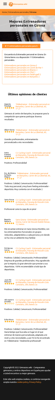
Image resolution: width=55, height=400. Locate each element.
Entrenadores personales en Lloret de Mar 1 (24, 68)
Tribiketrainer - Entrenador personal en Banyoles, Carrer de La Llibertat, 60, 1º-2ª (33, 106)
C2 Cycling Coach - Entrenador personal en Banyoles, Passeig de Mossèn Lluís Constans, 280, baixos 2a (33, 155)
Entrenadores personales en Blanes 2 (21, 70)
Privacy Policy (35, 382)
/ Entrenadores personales (17, 12)
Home (4, 12)
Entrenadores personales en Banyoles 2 (22, 77)
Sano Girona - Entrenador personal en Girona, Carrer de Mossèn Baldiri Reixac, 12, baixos (33, 222)
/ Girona (32, 12)
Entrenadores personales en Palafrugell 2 (23, 74)
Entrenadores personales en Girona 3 (21, 65)
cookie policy (22, 382)
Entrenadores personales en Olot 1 (20, 72)
